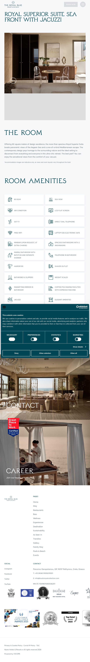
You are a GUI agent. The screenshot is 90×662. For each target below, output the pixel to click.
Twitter (6, 579)
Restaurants (38, 510)
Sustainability (39, 530)
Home (35, 502)
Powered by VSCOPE (12, 654)
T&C (38, 645)
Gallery (36, 543)
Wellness (36, 518)
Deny (16, 353)
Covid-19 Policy (29, 645)
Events (36, 555)
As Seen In (37, 535)
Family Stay (38, 547)
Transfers (37, 539)
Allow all (73, 353)
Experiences (38, 522)
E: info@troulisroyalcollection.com (46, 578)
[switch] (34, 339)
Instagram (8, 569)
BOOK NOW (71, 4)
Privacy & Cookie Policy (13, 645)
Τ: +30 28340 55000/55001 (43, 573)
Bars (35, 514)
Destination (38, 526)
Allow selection (45, 353)
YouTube (7, 584)
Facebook (8, 574)
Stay (35, 506)
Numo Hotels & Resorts (13, 650)
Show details (78, 347)
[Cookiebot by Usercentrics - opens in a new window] (77, 307)
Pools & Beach (39, 551)
